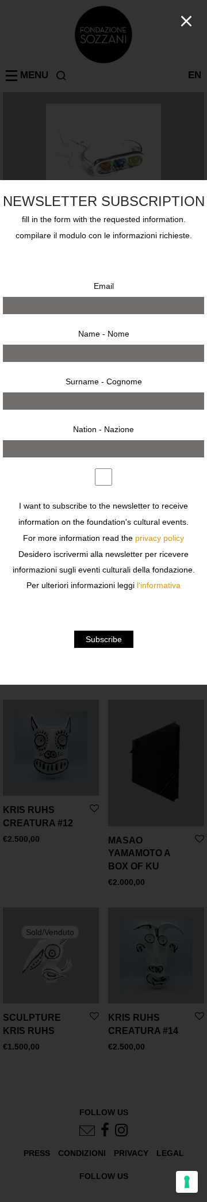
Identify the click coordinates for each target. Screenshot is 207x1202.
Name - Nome (103, 333)
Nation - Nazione (103, 429)
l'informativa (159, 585)
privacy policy (159, 538)
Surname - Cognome (104, 381)
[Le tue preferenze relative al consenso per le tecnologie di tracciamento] (187, 1182)
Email (104, 286)
